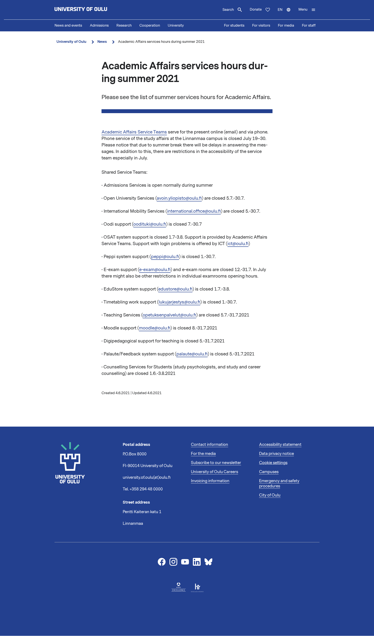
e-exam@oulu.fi (155, 270)
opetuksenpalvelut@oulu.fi (169, 315)
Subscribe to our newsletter (216, 463)
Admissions (99, 25)
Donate (256, 9)
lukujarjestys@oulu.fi (179, 302)
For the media (203, 453)
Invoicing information (210, 481)
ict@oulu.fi (237, 244)
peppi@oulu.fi (165, 257)
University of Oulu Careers (214, 472)
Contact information (209, 444)
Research (124, 25)
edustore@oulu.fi (175, 289)
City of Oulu (269, 495)
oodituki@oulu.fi (149, 224)
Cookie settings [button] (273, 463)
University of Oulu (71, 41)
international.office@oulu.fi (194, 211)
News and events (68, 25)
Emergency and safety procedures (279, 483)
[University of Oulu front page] (91, 9)
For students (234, 25)
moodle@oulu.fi (154, 328)
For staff (309, 25)
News (102, 41)
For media (286, 25)
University (176, 25)
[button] (307, 9)
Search (228, 9)
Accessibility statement (280, 444)
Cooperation (149, 25)
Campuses (269, 472)
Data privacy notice (276, 453)
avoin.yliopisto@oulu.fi (179, 198)
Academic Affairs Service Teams (134, 132)
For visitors (261, 25)
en (286, 13)
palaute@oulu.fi (192, 354)
